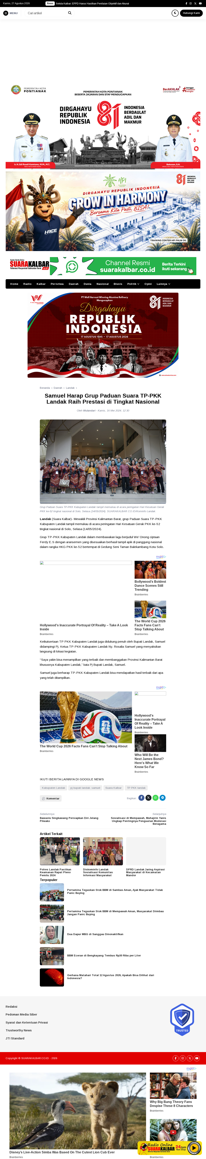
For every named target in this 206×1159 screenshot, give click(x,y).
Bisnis (118, 283)
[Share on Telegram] (163, 798)
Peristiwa (57, 283)
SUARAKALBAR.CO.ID (35, 1058)
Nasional (103, 283)
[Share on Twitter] (148, 798)
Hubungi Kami (191, 12)
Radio (27, 283)
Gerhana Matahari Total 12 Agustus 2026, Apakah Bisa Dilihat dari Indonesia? (110, 977)
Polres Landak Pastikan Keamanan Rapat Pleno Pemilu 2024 (55, 872)
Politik (131, 283)
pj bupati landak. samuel (85, 787)
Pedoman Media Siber (21, 1014)
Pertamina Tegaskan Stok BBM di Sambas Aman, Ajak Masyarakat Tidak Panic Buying (115, 891)
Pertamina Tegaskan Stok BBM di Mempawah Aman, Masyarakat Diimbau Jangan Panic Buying (115, 913)
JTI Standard (15, 1038)
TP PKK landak (136, 787)
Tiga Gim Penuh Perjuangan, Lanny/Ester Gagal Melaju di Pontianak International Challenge (106, 3)
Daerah (74, 283)
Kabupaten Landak (53, 787)
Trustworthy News (19, 1030)
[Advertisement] (103, 49)
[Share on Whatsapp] (155, 798)
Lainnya (162, 283)
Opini (148, 283)
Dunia (88, 283)
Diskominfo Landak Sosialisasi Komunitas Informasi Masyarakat (98, 872)
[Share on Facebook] (141, 798)
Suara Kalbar (113, 787)
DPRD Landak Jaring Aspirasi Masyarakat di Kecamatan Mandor (145, 872)
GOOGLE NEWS (92, 779)
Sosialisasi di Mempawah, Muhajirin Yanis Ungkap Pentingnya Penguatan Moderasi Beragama (138, 820)
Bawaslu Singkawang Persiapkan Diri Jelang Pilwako (69, 819)
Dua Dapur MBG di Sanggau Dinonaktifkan (95, 934)
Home (14, 283)
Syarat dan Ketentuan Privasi (27, 1022)
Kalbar (41, 283)
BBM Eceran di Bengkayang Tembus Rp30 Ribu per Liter (104, 955)
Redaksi (11, 1006)
